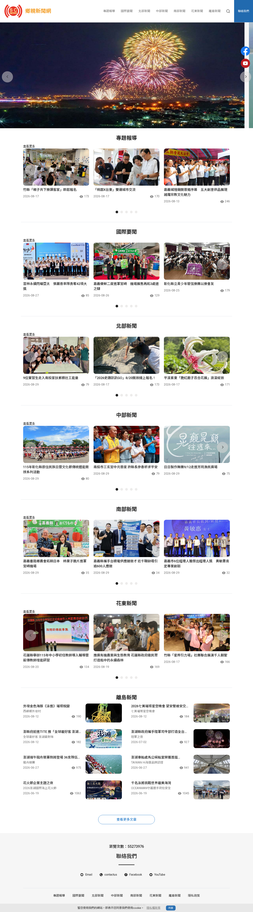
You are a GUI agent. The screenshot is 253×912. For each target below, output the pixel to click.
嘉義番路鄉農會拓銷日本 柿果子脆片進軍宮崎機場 (54, 563)
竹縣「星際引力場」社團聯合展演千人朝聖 (195, 655)
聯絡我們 (243, 11)
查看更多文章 (126, 819)
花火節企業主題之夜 (38, 783)
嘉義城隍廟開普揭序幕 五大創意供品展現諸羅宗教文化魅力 (195, 192)
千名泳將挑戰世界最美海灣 (151, 783)
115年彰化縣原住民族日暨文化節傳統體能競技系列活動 (56, 469)
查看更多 (29, 146)
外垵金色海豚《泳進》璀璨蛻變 (46, 706)
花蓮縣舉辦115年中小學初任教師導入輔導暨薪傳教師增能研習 (56, 657)
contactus (110, 874)
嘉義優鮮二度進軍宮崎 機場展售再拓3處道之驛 (126, 286)
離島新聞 (215, 11)
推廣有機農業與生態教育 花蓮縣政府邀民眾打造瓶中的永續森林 (126, 657)
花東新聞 (197, 11)
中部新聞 (162, 11)
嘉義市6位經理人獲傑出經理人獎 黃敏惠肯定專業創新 (196, 563)
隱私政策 (194, 895)
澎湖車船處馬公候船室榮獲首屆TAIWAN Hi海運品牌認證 (154, 757)
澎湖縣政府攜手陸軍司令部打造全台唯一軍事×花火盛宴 (159, 732)
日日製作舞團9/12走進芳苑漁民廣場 (190, 467)
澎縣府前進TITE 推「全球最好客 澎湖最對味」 (51, 732)
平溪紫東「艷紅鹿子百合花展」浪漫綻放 (194, 378)
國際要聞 (127, 11)
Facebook (135, 874)
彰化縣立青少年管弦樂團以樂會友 (189, 284)
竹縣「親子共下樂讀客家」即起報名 (49, 190)
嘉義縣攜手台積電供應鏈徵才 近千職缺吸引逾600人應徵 (126, 563)
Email (88, 874)
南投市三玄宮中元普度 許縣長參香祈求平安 (126, 467)
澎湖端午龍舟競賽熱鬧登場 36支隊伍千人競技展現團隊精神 (52, 757)
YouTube (159, 874)
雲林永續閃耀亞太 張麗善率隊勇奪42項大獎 (55, 286)
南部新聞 (179, 11)
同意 (170, 908)
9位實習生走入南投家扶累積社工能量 (50, 378)
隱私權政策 (153, 908)
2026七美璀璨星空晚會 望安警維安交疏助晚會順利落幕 (158, 706)
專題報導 (109, 11)
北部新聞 (144, 11)
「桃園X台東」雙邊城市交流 (115, 190)
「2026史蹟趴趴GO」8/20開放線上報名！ (125, 378)
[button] (124, 124)
